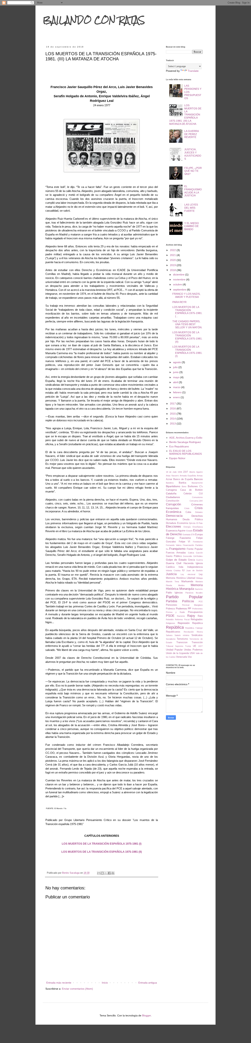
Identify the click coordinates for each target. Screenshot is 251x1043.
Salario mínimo (182, 635)
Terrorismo (182, 639)
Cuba (188, 512)
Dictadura (171, 523)
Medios (181, 585)
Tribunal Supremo (174, 646)
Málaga (199, 578)
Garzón (199, 553)
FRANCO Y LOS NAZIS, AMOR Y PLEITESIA (186, 295)
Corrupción (173, 504)
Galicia (191, 553)
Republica (197, 623)
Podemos (181, 608)
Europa (199, 534)
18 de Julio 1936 (174, 472)
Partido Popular (184, 597)
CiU (201, 493)
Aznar (169, 479)
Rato (200, 616)
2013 (173, 423)
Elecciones (173, 526)
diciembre (179, 274)
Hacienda (188, 563)
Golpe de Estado (176, 559)
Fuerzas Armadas (176, 552)
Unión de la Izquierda (177, 653)
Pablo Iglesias (174, 592)
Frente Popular (195, 549)
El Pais (199, 523)
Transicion (181, 642)
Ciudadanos (173, 497)
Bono (184, 486)
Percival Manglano (192, 605)
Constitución (172, 500)
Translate (193, 70)
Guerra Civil (173, 563)
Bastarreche (197, 483)
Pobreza (170, 608)
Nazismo (199, 589)
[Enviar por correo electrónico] (99, 873)
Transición (197, 642)
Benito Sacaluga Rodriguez (185, 442)
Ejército (192, 523)
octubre (178, 284)
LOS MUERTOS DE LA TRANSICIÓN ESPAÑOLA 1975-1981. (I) (187, 351)
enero (177, 397)
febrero (177, 392)
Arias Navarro (172, 476)
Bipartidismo (173, 486)
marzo (177, 387)
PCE (201, 601)
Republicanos (173, 631)
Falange (170, 538)
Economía (182, 523)
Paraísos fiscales (194, 593)
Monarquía (186, 588)
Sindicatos (197, 635)
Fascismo (185, 537)
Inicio (105, 982)
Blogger (146, 1015)
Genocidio (187, 556)
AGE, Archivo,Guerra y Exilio (185, 437)
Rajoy (191, 615)
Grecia (191, 560)
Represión (184, 623)
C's (201, 486)
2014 (173, 418)
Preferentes (197, 609)
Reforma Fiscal (182, 619)
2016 (173, 408)
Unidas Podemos (193, 649)
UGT (200, 646)
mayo (176, 377)
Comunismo (197, 497)
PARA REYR (179, 302)
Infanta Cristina (173, 570)
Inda (181, 567)
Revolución (189, 632)
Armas (200, 476)
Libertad (191, 578)
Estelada (186, 534)
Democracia (174, 515)
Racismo (181, 616)
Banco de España (183, 479)
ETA (193, 534)
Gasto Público (174, 556)
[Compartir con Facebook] (109, 873)
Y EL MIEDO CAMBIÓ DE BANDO (191, 226)
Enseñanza (198, 527)
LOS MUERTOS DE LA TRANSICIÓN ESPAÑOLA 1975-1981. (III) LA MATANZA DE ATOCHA (185, 114)
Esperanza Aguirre (175, 530)
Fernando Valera (173, 545)
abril (176, 382)
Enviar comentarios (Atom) (77, 988)
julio (175, 367)
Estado (189, 531)
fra (167, 549)
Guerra (199, 560)
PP (189, 608)
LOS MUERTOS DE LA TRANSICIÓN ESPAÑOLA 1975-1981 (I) (101, 843)
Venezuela (181, 657)
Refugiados (197, 619)
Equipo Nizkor (177, 458)
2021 (173, 255)
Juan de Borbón (194, 570)
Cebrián (188, 493)
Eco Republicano (179, 446)
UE (194, 646)
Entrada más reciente (58, 982)
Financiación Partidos (193, 545)
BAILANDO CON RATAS (94, 20)
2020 (173, 260)
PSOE (170, 615)
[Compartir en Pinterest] (113, 873)
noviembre (179, 279)
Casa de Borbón (191, 490)
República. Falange (194, 628)
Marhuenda (187, 581)
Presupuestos (195, 612)
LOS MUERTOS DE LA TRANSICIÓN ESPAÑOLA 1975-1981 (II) (101, 851)
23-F (185, 472)
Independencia (195, 567)
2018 (173, 270)
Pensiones (171, 605)
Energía (187, 527)
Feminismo (198, 542)
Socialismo (170, 639)
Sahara (169, 635)
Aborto (192, 472)
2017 (173, 403)
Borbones (193, 486)
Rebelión (170, 619)
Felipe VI (184, 541)
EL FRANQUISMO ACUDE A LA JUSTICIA (193, 191)
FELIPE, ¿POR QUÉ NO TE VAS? (193, 171)
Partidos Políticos (180, 601)
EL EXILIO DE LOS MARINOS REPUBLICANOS (185, 452)
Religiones (170, 623)
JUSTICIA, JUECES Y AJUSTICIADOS (192, 154)
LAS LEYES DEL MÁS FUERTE (191, 207)
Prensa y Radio (175, 612)
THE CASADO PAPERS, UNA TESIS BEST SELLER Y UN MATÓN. (187, 324)
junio (176, 372)
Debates (199, 512)
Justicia (171, 574)
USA (192, 653)
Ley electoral (188, 574)
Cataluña (171, 493)
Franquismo (177, 548)
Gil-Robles (198, 556)
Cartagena (171, 490)
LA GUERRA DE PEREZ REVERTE (191, 134)
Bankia (182, 482)
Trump (188, 646)
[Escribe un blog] (102, 873)
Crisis (186, 508)
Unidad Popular (174, 649)
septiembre (180, 289)
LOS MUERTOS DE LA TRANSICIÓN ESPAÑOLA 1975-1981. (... (187, 312)
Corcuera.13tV (196, 501)
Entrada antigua (147, 982)
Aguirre (199, 472)
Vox (190, 657)
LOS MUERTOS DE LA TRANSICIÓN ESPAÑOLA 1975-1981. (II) (187, 337)
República (175, 627)
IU (183, 570)
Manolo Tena (172, 581)
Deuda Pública (193, 519)
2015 (173, 413)
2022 (173, 250)
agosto (177, 362)
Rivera (200, 632)
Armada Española (188, 476)
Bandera (169, 483)
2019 (173, 265)
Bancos (198, 479)
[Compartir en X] (106, 873)
